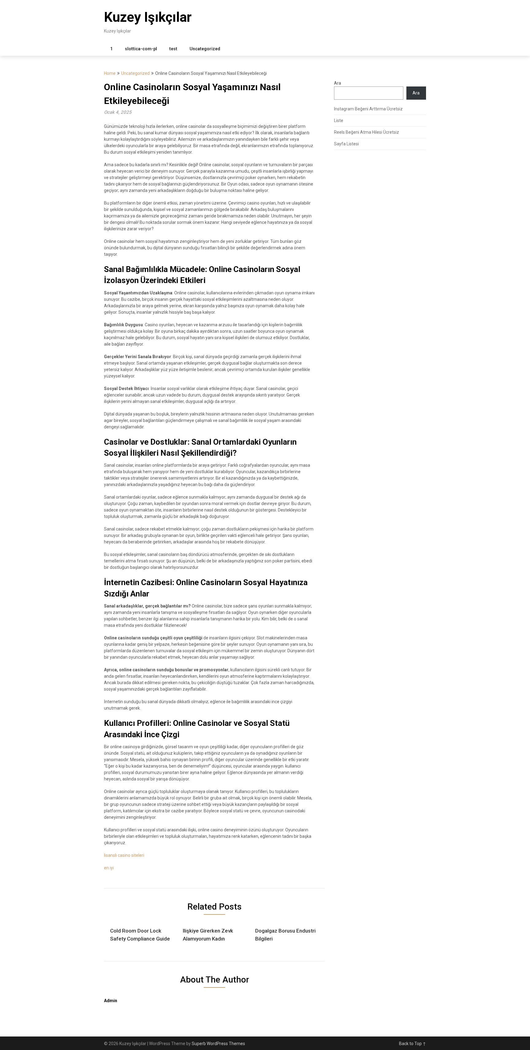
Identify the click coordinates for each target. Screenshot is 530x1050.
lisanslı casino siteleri (124, 855)
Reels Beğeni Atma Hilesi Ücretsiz (366, 132)
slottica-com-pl (141, 48)
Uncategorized (205, 48)
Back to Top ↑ (412, 1043)
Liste (338, 120)
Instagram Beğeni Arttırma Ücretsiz (368, 108)
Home (110, 73)
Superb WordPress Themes (218, 1043)
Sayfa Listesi (346, 143)
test (173, 48)
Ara (337, 83)
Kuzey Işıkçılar (148, 17)
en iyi (109, 867)
